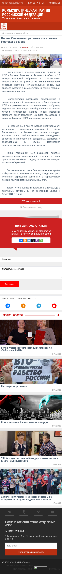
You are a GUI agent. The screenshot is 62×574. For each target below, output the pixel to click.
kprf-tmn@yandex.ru (13, 3)
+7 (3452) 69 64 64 (14, 531)
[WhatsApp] (41, 240)
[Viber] (37, 240)
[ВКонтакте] (21, 240)
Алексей (25, 47)
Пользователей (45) (22, 569)
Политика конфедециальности (19, 565)
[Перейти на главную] (3, 33)
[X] (33, 240)
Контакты (54, 3)
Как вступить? (36, 3)
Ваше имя (6, 259)
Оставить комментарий (13, 269)
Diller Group (54, 569)
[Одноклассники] (25, 240)
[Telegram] (29, 240)
